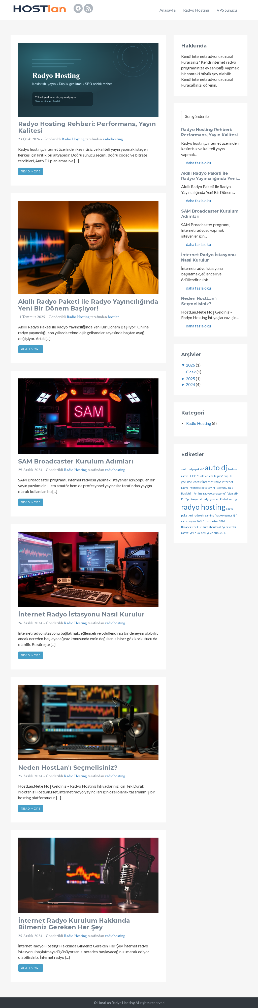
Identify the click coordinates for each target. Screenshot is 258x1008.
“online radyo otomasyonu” (210, 493)
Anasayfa (167, 10)
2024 (190, 384)
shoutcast (215, 527)
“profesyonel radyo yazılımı (202, 499)
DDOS (192, 476)
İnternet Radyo (211, 481)
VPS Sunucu (227, 10)
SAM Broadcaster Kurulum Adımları (75, 461)
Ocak (191, 371)
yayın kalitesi (198, 532)
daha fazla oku (198, 162)
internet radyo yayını (202, 487)
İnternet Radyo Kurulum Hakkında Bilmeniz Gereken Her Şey (74, 924)
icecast (197, 481)
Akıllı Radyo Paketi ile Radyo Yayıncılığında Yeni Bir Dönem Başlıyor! (88, 305)
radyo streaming (204, 515)
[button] (246, 10)
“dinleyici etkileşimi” (210, 476)
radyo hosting (203, 506)
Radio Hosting (73, 139)
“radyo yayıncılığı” (226, 515)
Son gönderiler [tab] (197, 116)
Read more (31, 171)
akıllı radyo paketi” (192, 469)
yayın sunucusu (217, 532)
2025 (190, 378)
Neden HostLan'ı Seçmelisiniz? (67, 767)
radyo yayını (188, 521)
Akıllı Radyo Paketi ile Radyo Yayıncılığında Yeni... (210, 176)
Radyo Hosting (196, 10)
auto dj (216, 467)
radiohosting (113, 139)
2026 (190, 365)
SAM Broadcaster (207, 521)
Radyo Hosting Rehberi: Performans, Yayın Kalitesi (87, 127)
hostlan (113, 317)
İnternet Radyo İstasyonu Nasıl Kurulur (81, 614)
